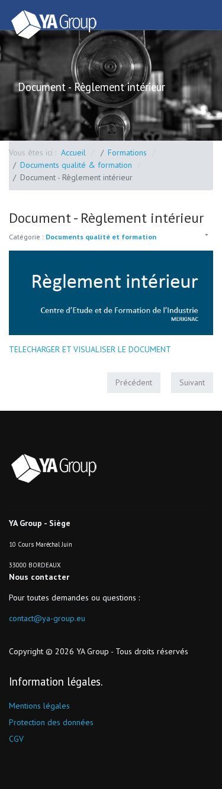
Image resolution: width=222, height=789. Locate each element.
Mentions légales (39, 705)
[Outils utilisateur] (205, 235)
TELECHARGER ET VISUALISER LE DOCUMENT (90, 349)
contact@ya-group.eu (47, 618)
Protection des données (51, 722)
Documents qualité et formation (101, 236)
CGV (16, 738)
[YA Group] (56, 24)
